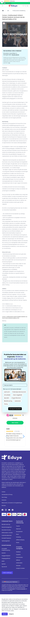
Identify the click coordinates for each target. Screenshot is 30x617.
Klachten (4, 505)
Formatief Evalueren (6, 538)
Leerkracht (7, 392)
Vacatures (4, 500)
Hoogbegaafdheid (6, 558)
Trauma (18, 526)
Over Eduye (4, 497)
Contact (3, 491)
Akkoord (5, 614)
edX (8, 10)
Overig (6, 404)
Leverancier (18, 401)
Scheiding (18, 537)
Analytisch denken (20, 568)
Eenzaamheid (19, 531)
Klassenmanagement (7, 527)
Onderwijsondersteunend (19, 392)
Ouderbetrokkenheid (6, 535)
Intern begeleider (17, 395)
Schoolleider (7, 395)
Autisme (4, 553)
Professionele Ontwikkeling (19, 10)
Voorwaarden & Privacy (7, 494)
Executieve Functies (6, 530)
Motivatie (18, 565)
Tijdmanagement (6, 541)
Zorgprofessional (16, 398)
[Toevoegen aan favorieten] (4, 23)
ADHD (3, 561)
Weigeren (11, 614)
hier (9, 62)
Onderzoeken (19, 562)
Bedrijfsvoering (8, 401)
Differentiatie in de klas (7, 532)
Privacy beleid (12, 589)
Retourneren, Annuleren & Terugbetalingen (12, 502)
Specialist (6, 398)
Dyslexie (4, 564)
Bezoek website (15, 54)
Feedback (18, 551)
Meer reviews (15, 422)
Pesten (17, 542)
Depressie (18, 528)
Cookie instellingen (7, 572)
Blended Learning (6, 524)
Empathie (18, 554)
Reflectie (18, 560)
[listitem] (3, 10)
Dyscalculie (4, 566)
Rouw (17, 534)
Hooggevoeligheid (6, 555)
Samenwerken (19, 557)
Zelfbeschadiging (20, 539)
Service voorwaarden (21, 589)
